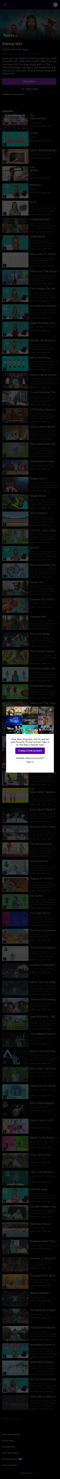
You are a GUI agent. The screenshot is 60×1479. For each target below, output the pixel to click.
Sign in (30, 762)
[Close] (50, 709)
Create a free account (30, 751)
